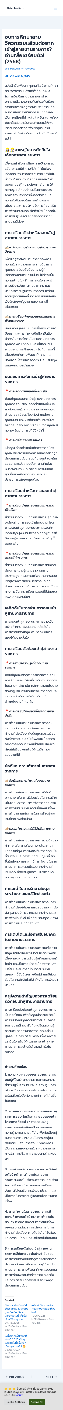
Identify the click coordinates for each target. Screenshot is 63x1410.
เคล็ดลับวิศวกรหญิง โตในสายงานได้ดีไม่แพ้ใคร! (43, 1308)
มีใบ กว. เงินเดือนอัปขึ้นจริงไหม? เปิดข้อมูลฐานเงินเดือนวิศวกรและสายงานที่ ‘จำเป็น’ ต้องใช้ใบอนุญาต (16, 1312)
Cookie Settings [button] (15, 1402)
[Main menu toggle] (55, 8)
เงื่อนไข (19, 1395)
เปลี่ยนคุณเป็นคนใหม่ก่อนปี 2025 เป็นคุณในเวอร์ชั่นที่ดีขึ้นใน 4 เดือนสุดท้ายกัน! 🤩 (16, 1341)
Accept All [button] (37, 1402)
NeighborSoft (15, 8)
